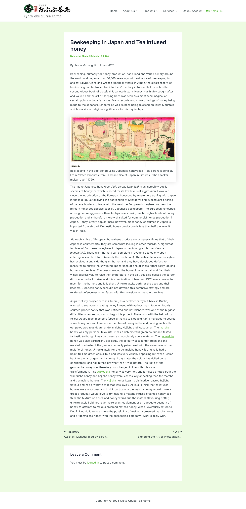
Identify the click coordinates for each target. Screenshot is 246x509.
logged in (93, 462)
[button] (136, 11)
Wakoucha (103, 371)
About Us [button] (129, 11)
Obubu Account (192, 11)
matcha (164, 327)
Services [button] (168, 11)
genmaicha (167, 336)
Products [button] (149, 11)
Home (113, 11)
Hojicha (111, 380)
